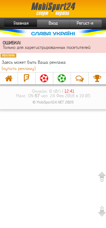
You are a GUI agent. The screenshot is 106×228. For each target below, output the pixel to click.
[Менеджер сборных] (62, 78)
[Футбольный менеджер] (44, 78)
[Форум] (26, 78)
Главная (21, 23)
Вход (53, 23)
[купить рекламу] (19, 68)
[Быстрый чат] (79, 78)
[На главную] (9, 78)
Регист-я (85, 23)
